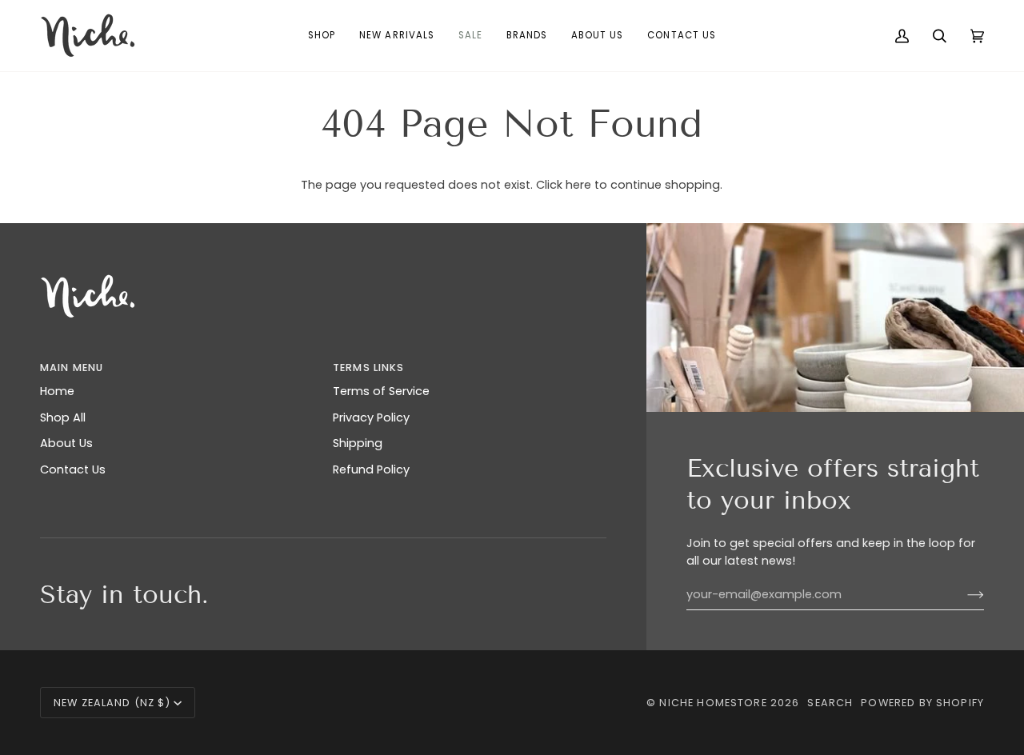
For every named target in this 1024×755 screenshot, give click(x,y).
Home (57, 391)
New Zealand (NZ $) (112, 702)
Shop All (63, 417)
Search (830, 702)
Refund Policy (371, 469)
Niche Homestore (712, 702)
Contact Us (73, 469)
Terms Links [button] (369, 367)
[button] (321, 35)
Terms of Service (381, 391)
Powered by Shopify (922, 702)
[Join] (963, 594)
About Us (66, 443)
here (578, 185)
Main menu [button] (71, 367)
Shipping (357, 443)
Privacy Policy (371, 417)
